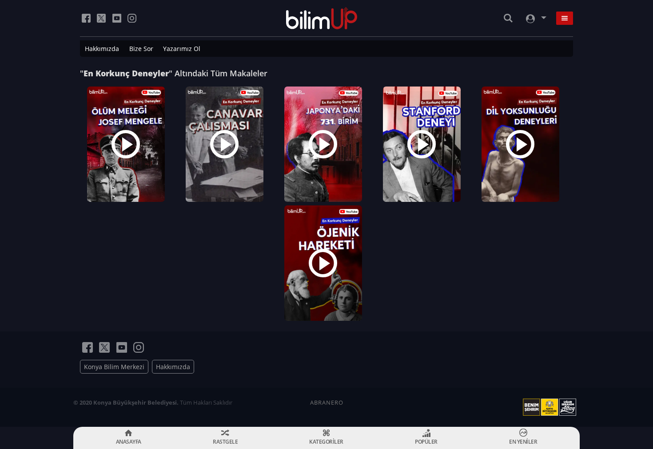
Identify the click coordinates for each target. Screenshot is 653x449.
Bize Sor (141, 48)
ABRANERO (326, 402)
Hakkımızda (102, 48)
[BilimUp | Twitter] (101, 18)
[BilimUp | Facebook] (86, 18)
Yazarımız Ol (181, 48)
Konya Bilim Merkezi (114, 366)
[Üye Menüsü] (535, 18)
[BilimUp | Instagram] (132, 18)
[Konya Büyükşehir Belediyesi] (551, 407)
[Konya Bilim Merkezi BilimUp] (322, 18)
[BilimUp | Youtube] (117, 18)
